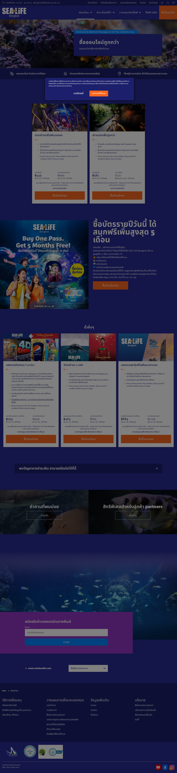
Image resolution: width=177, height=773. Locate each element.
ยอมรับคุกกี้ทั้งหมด (99, 93)
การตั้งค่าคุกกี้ (79, 93)
